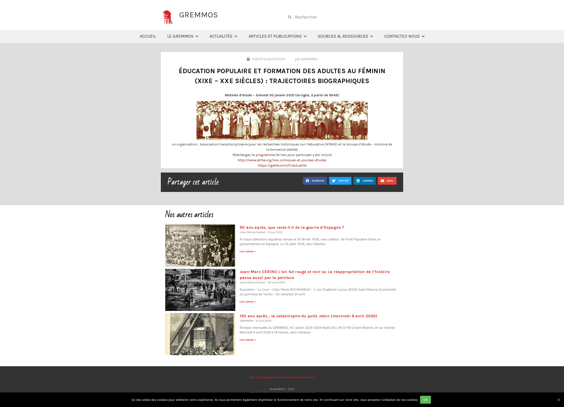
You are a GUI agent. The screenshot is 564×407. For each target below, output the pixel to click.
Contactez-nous (402, 36)
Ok (425, 400)
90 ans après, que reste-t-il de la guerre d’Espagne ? (292, 227)
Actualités (221, 36)
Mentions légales (262, 377)
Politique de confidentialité (296, 377)
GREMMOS (198, 14)
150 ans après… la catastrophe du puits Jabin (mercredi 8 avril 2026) (308, 316)
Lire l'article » (248, 251)
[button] (315, 181)
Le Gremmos (180, 36)
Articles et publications (275, 36)
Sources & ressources (343, 36)
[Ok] (558, 400)
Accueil (148, 36)
